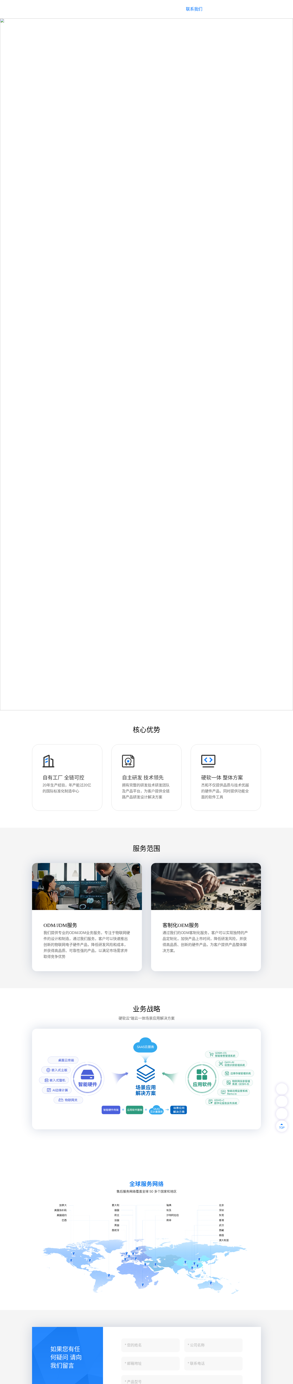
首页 (74, 9)
